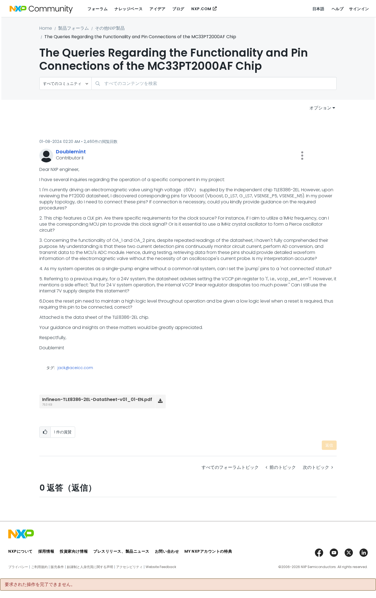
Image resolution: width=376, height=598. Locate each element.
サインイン (359, 9)
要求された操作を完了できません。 (40, 585)
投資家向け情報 (74, 551)
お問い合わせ (167, 551)
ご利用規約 (39, 567)
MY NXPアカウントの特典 (208, 551)
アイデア (157, 9)
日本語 (318, 9)
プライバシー (18, 567)
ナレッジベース (129, 9)
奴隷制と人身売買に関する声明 (90, 567)
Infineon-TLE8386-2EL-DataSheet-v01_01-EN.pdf (97, 399)
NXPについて (20, 551)
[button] (302, 155)
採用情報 (46, 551)
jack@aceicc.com (75, 367)
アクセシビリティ (129, 567)
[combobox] (214, 83)
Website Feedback (161, 567)
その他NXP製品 (110, 28)
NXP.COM (201, 9)
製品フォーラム (73, 28)
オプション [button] (320, 108)
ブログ (178, 9)
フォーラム (98, 9)
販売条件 (57, 567)
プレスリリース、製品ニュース (121, 551)
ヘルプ (338, 9)
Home (45, 28)
